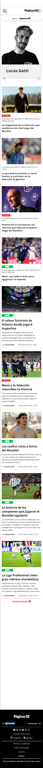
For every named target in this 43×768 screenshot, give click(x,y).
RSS (39, 723)
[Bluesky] (23, 730)
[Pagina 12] (32, 11)
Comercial (32, 723)
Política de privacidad (21, 748)
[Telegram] (29, 730)
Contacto (21, 752)
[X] (20, 730)
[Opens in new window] (16, 737)
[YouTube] (26, 730)
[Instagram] (17, 730)
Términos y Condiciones (21, 744)
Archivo (21, 756)
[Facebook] (14, 730)
